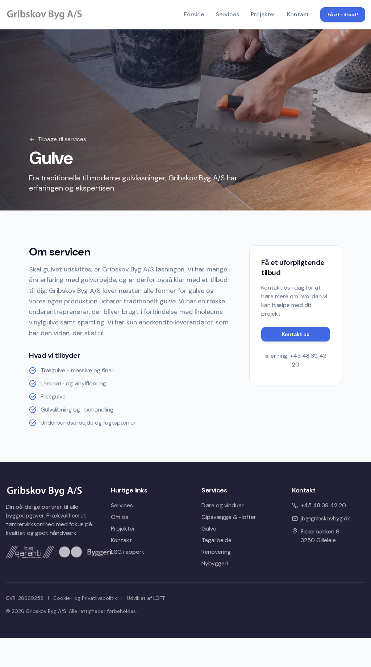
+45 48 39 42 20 (323, 505)
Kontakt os (295, 334)
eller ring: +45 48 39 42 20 (295, 360)
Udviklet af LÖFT (146, 598)
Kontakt (298, 14)
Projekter (263, 14)
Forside (194, 14)
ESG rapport (127, 552)
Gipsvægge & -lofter (228, 517)
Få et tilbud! (343, 14)
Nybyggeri (214, 563)
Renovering (216, 552)
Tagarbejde (216, 540)
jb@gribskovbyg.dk (325, 518)
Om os (119, 517)
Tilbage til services (62, 139)
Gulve (208, 528)
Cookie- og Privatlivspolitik (85, 598)
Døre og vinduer (222, 505)
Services (227, 14)
